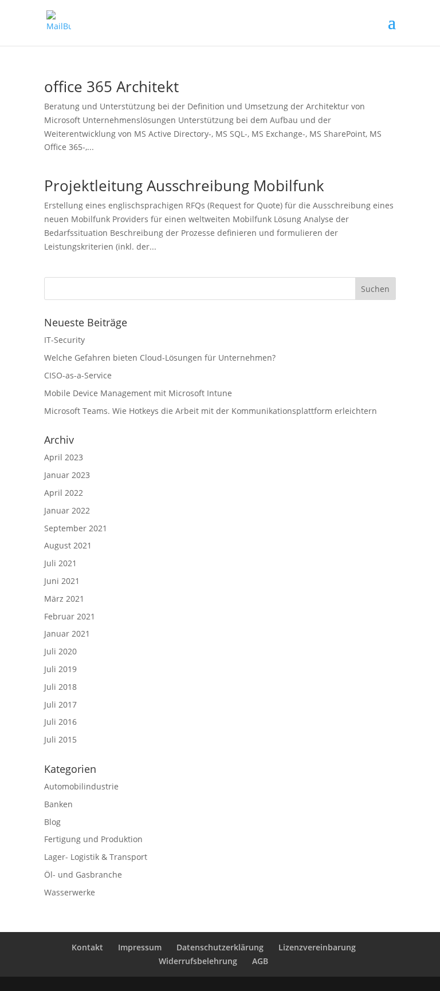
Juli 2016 (60, 721)
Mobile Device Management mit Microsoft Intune (138, 393)
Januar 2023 (67, 474)
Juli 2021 (60, 563)
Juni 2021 (62, 580)
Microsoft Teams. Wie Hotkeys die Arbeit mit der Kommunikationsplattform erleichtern (210, 410)
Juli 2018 (60, 686)
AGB (260, 961)
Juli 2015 (60, 739)
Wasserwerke (69, 892)
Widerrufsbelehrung (198, 961)
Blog (52, 821)
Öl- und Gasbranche (83, 874)
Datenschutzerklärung (220, 947)
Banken (58, 804)
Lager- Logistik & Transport (95, 856)
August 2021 (68, 545)
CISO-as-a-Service (78, 375)
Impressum (140, 947)
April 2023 (63, 457)
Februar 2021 (69, 616)
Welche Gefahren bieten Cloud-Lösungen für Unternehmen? (160, 357)
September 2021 (75, 528)
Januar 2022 (67, 510)
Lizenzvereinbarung (317, 947)
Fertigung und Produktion (93, 839)
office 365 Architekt (111, 86)
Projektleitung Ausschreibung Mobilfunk (184, 185)
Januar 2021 (67, 633)
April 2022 (63, 492)
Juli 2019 (60, 669)
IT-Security (64, 339)
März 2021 (64, 598)
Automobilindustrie (81, 786)
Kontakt (87, 947)
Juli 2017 (60, 704)
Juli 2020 (60, 651)
